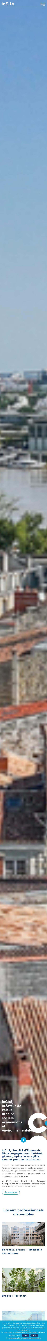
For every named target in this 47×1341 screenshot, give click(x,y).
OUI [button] (25, 1335)
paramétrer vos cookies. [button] (32, 1338)
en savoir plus (15, 1338)
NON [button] (34, 1335)
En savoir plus (11, 1192)
